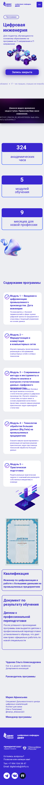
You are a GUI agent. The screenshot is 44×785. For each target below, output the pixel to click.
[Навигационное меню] (39, 4)
